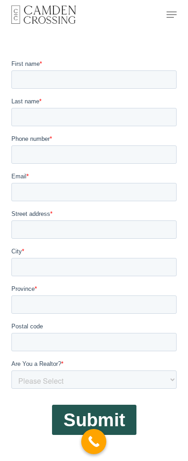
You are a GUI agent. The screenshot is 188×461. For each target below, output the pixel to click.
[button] (172, 14)
